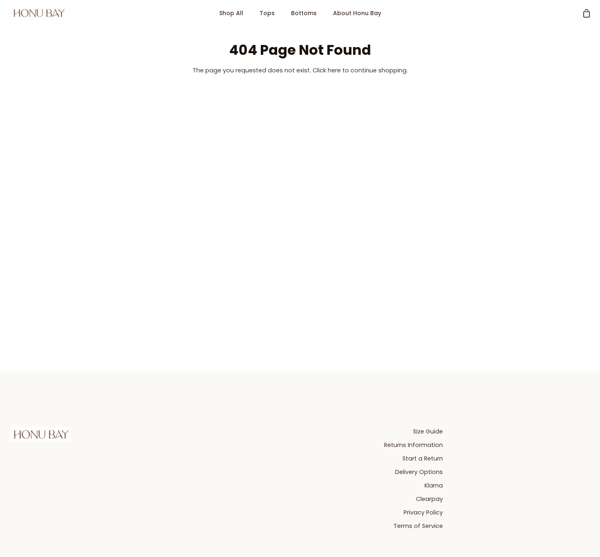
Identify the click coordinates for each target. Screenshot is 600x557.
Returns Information (413, 445)
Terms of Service (418, 526)
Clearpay (429, 499)
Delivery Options (419, 472)
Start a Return (422, 458)
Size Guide (428, 431)
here (334, 70)
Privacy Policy (423, 512)
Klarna (433, 485)
